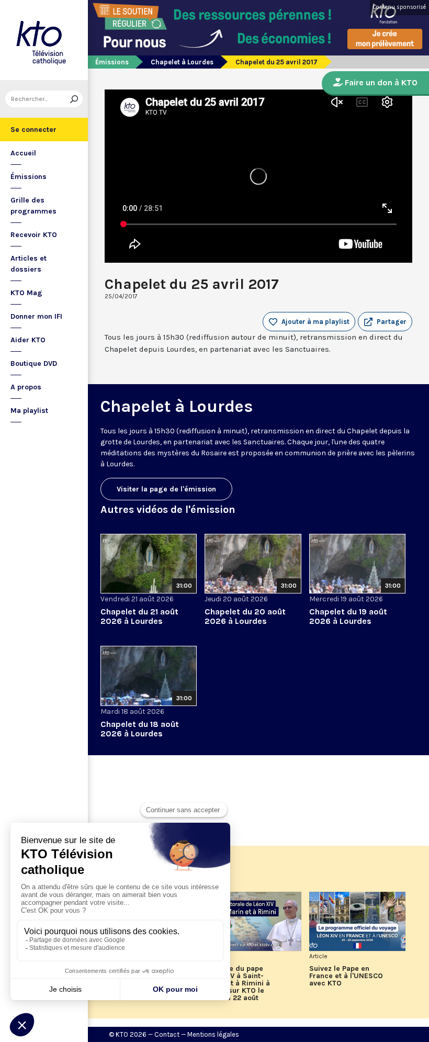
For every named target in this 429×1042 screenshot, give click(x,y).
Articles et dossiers (28, 264)
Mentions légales (213, 1034)
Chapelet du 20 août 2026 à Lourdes (245, 616)
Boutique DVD (33, 363)
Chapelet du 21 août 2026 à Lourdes (139, 616)
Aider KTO (28, 339)
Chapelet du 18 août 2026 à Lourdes (139, 728)
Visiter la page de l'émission (166, 489)
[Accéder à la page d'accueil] (44, 40)
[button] (385, 322)
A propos (25, 387)
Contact (166, 1034)
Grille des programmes (33, 206)
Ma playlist (29, 410)
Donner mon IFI (36, 316)
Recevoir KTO (33, 234)
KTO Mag (26, 292)
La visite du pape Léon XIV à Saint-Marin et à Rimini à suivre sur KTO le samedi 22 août (237, 983)
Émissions (28, 176)
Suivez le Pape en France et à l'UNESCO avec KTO (346, 976)
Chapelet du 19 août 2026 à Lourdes (348, 616)
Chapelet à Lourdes (182, 62)
